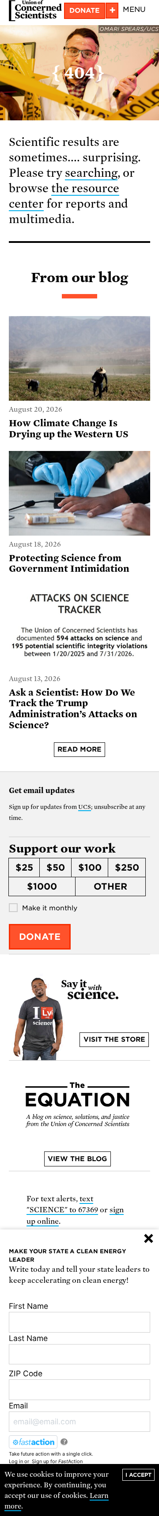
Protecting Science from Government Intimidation (69, 563)
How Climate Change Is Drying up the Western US (69, 429)
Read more (79, 749)
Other (110, 886)
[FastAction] (33, 1442)
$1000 (42, 886)
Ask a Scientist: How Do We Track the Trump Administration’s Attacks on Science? (73, 708)
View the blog (77, 1159)
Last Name (28, 1338)
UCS (84, 807)
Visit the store (114, 1039)
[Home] (35, 10)
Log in (16, 1461)
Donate (84, 11)
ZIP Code (25, 1373)
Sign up (40, 1461)
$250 (127, 867)
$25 (24, 867)
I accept (138, 1474)
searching (91, 172)
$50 (55, 867)
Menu (134, 9)
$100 (90, 867)
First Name (28, 1306)
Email (18, 1405)
